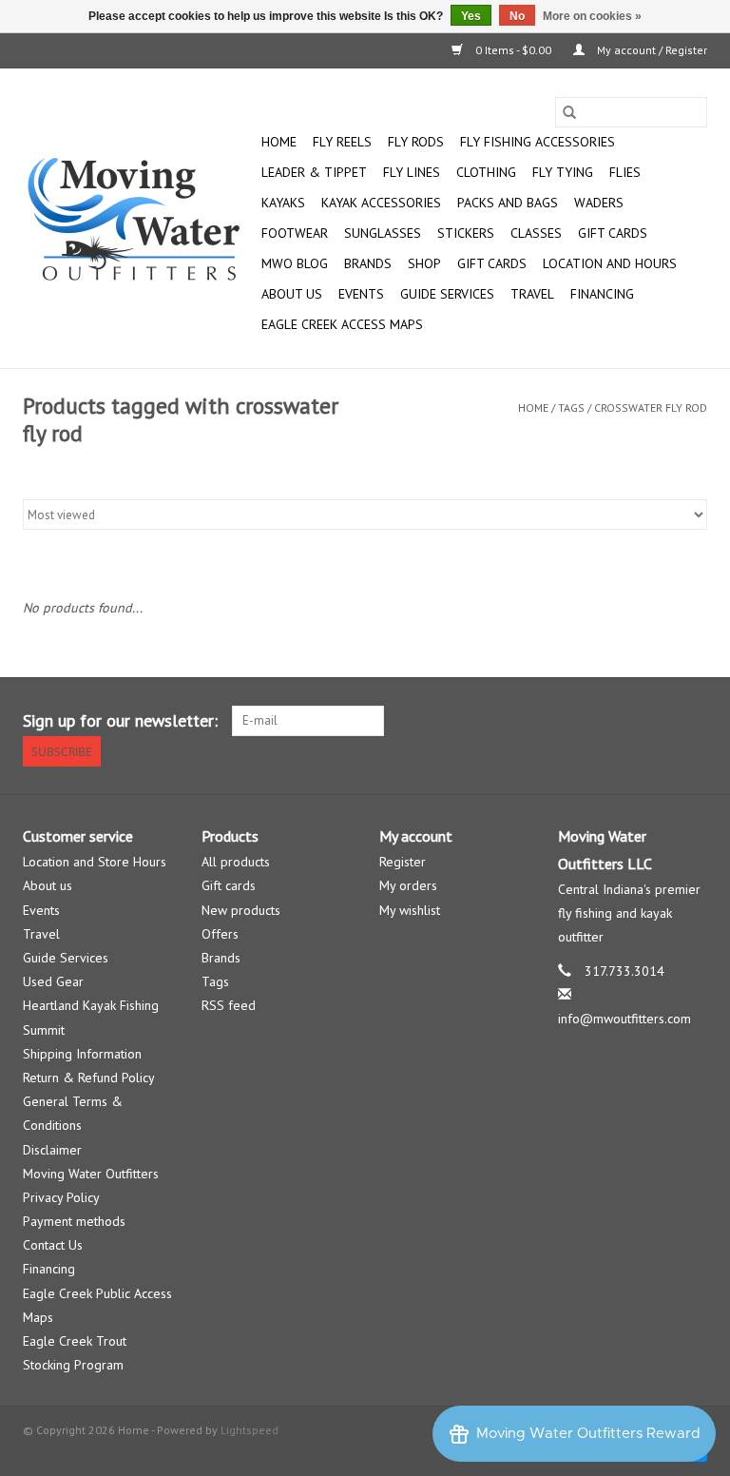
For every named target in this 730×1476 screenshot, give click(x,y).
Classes (536, 233)
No (517, 16)
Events (361, 293)
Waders (599, 202)
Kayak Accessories (381, 202)
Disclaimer (52, 1149)
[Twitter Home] (658, 721)
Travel (532, 293)
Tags (571, 407)
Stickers (465, 233)
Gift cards (612, 233)
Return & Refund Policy (89, 1077)
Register (402, 861)
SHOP (424, 263)
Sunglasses (382, 233)
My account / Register (650, 50)
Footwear (294, 233)
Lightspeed (250, 1430)
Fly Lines (411, 172)
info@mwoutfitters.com (624, 1018)
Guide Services (447, 293)
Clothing (486, 172)
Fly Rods (416, 141)
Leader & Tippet (314, 172)
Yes (471, 16)
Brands (368, 263)
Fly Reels (342, 141)
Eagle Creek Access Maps (342, 324)
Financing (602, 293)
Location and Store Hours (94, 861)
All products (236, 861)
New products (241, 910)
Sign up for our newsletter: (120, 720)
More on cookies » (592, 16)
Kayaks (283, 202)
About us (47, 885)
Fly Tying (562, 172)
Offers (220, 933)
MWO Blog (294, 263)
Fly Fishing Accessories (537, 141)
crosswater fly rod (650, 407)
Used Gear (53, 981)
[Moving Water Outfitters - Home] (139, 218)
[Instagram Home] (692, 721)
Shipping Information (82, 1053)
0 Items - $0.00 (513, 50)
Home (279, 141)
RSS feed (229, 1005)
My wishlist (409, 910)
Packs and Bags (507, 202)
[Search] (569, 112)
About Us (291, 293)
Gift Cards (492, 263)
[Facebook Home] (623, 721)
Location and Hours (610, 263)
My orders (408, 885)
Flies (625, 172)
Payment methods (74, 1221)
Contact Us (53, 1244)
